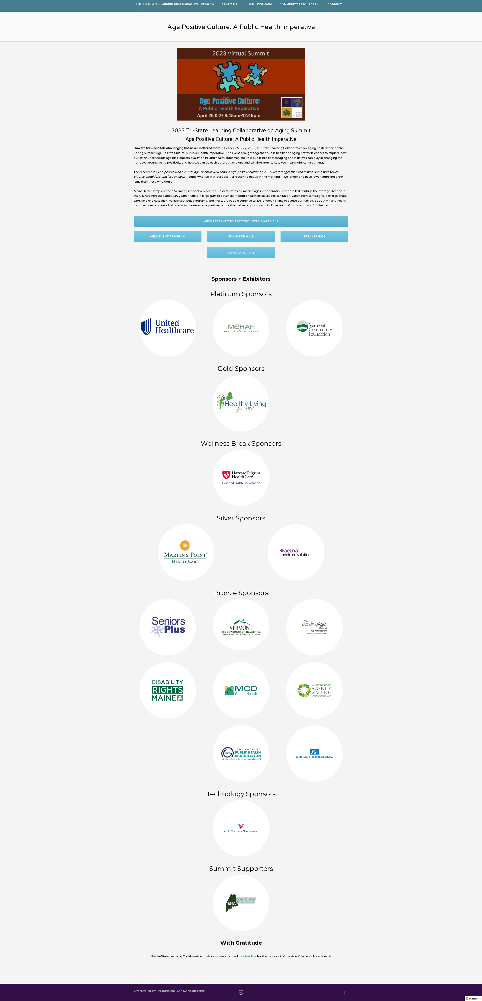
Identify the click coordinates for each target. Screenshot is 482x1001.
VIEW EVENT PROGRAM (167, 236)
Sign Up (141, 15)
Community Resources (298, 4)
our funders (247, 956)
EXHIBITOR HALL (241, 236)
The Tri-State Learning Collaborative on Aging (175, 4)
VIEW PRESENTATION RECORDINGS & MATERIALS (241, 221)
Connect (335, 4)
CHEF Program (260, 4)
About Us (229, 4)
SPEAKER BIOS (314, 236)
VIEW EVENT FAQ (241, 253)
